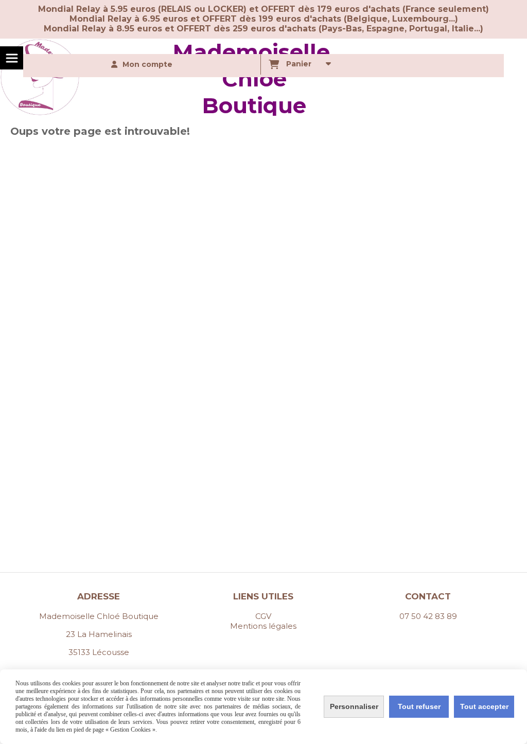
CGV (263, 616)
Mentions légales (263, 626)
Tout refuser (419, 706)
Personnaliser (354, 706)
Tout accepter (484, 706)
